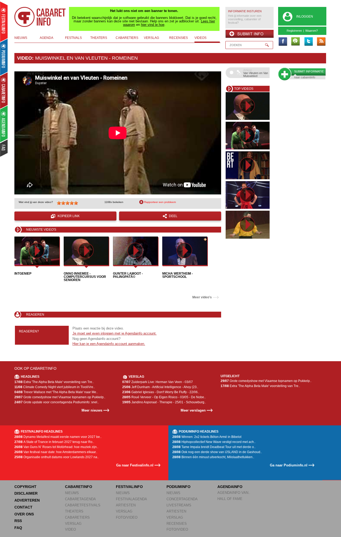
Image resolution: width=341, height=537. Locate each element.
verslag (151, 38)
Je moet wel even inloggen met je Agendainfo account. (114, 333)
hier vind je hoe (152, 25)
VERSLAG (73, 524)
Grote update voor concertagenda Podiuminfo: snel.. (56, 402)
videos (200, 38)
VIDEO (70, 529)
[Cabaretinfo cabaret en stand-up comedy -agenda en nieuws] (4, 90)
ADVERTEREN (27, 500)
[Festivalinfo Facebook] (282, 41)
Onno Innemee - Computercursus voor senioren (85, 277)
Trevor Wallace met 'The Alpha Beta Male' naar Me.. (56, 392)
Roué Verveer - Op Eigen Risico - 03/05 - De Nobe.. (164, 397)
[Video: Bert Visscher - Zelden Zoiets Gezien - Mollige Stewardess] (248, 165)
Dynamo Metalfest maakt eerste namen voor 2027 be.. (58, 436)
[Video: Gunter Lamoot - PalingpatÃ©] (135, 251)
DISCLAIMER (26, 493)
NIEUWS (72, 493)
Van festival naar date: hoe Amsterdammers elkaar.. (55, 452)
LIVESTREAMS (179, 505)
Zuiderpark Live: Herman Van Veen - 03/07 (157, 382)
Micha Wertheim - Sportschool (177, 275)
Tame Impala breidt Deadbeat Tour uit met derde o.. (213, 447)
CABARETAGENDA (80, 499)
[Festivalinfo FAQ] (4, 148)
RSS (18, 521)
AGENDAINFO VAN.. (233, 493)
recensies (178, 38)
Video (24, 58)
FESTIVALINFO (129, 487)
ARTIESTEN (126, 505)
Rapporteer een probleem (160, 202)
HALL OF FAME (229, 499)
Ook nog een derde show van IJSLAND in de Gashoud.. (217, 452)
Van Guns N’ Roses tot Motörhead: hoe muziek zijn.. (56, 447)
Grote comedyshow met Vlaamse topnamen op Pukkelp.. (59, 397)
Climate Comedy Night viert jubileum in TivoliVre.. (54, 387)
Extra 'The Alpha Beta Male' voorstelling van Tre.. (54, 382)
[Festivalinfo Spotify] (295, 41)
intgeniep (22, 273)
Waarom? (311, 30)
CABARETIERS (77, 517)
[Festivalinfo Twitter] (308, 41)
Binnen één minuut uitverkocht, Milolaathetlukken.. (213, 457)
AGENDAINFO (229, 487)
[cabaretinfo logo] (40, 17)
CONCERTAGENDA (182, 499)
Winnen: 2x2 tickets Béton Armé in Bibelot (206, 436)
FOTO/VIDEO (126, 517)
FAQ (18, 528)
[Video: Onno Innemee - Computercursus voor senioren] (86, 251)
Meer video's (202, 297)
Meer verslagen (193, 410)
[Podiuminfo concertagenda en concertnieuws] (4, 56)
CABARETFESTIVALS (82, 505)
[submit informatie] (249, 34)
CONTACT (23, 507)
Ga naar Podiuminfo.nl (288, 465)
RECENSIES (177, 524)
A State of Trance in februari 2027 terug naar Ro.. (54, 442)
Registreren (294, 30)
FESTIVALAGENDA (131, 499)
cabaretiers (127, 38)
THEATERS (74, 511)
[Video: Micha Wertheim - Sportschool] (184, 251)
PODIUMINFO (178, 487)
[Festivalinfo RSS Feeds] (321, 41)
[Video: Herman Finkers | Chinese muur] (248, 224)
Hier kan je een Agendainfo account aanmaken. (108, 344)
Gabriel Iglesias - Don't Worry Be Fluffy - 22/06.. (160, 392)
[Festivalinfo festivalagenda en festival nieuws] (4, 21)
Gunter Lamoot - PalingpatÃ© (128, 275)
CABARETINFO (78, 487)
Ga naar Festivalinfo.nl (134, 465)
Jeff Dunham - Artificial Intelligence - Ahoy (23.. (160, 387)
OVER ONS (24, 514)
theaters (98, 38)
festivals (73, 38)
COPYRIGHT (25, 487)
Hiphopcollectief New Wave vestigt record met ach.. (213, 442)
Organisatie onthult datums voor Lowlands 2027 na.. (56, 457)
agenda (46, 38)
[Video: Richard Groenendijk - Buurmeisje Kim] (248, 195)
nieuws (20, 38)
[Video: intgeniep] (36, 251)
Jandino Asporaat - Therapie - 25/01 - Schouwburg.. (164, 402)
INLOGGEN (304, 16)
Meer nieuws (92, 410)
